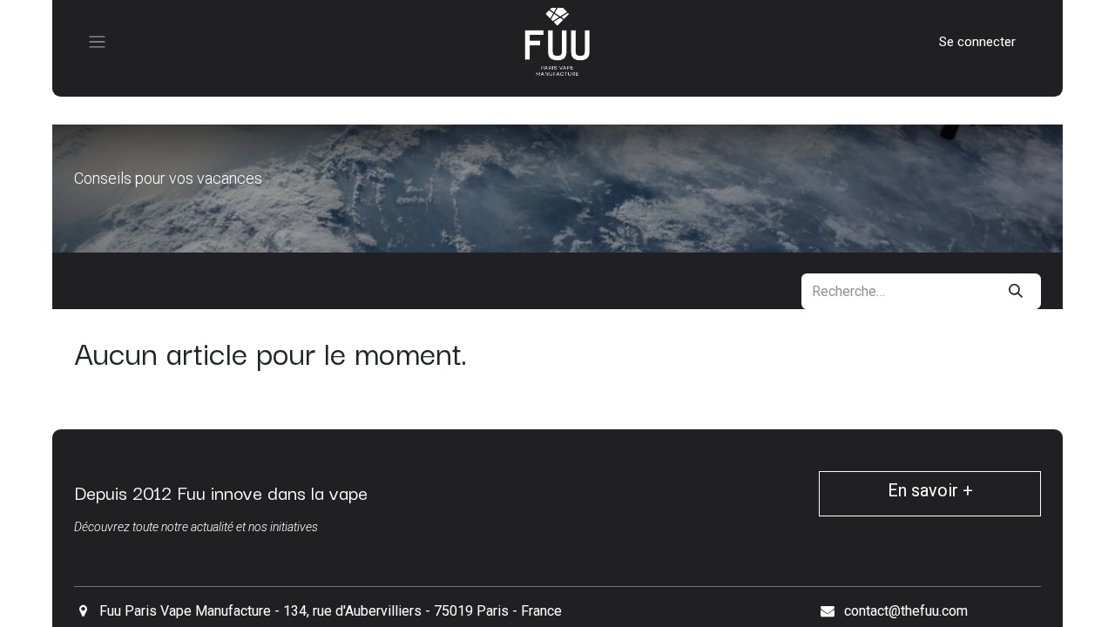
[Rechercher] (1015, 291)
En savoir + (930, 490)
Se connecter (977, 42)
